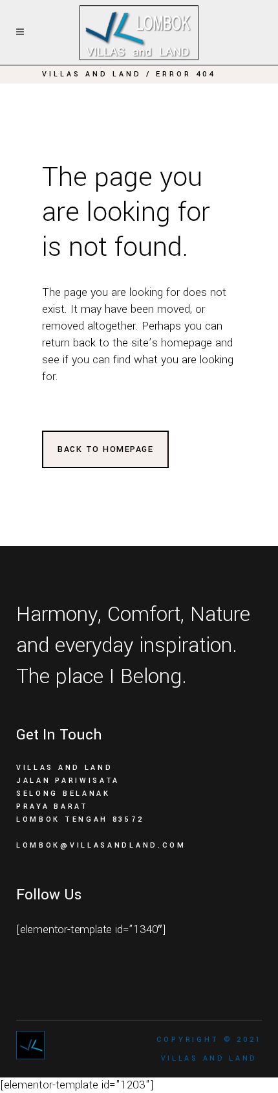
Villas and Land (92, 74)
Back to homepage (105, 449)
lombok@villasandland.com (101, 845)
